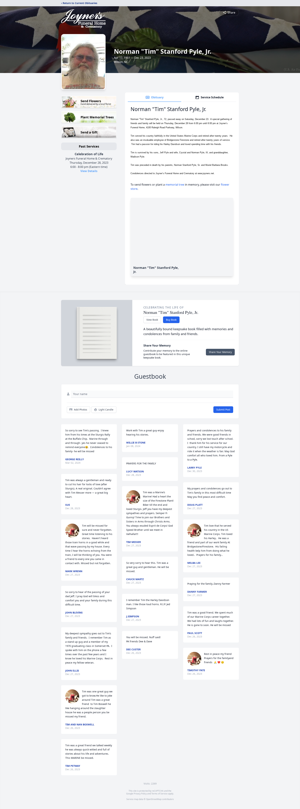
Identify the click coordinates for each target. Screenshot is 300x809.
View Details (88, 171)
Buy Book (171, 319)
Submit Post (223, 409)
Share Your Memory (220, 352)
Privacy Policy (140, 793)
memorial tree (174, 184)
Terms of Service (159, 793)
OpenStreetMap (153, 799)
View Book (152, 319)
